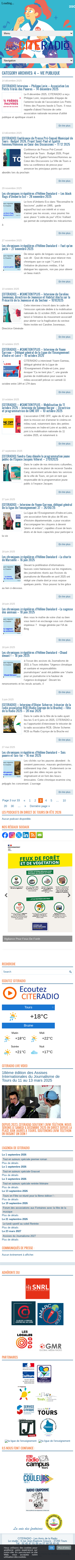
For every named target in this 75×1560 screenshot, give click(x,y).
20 (5, 806)
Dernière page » (40, 806)
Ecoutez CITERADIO (14, 981)
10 (64, 800)
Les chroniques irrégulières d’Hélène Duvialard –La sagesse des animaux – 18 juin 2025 (37, 610)
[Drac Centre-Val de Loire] (28, 1383)
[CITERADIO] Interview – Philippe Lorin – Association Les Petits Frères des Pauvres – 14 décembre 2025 (35, 87)
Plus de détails (10, 1163)
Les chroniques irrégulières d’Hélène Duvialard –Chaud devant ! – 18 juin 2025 (34, 654)
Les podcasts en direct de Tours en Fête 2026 (31, 812)
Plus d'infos (64, 1547)
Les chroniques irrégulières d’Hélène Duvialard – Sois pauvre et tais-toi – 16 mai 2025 (34, 754)
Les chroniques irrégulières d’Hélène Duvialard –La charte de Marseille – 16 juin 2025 (36, 558)
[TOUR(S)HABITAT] (46, 1401)
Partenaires (10, 1357)
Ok (51, 1547)
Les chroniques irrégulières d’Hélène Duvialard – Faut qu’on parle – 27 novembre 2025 (37, 247)
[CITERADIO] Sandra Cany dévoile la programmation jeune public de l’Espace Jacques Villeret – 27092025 (36, 458)
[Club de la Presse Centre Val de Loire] (24, 1325)
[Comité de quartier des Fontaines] (53, 1531)
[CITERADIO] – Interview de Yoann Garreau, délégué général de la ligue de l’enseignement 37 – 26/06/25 (37, 506)
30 (12, 806)
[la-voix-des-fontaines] (28, 1531)
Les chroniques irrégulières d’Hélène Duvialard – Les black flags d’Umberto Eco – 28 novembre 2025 (36, 195)
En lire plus (64, 125)
